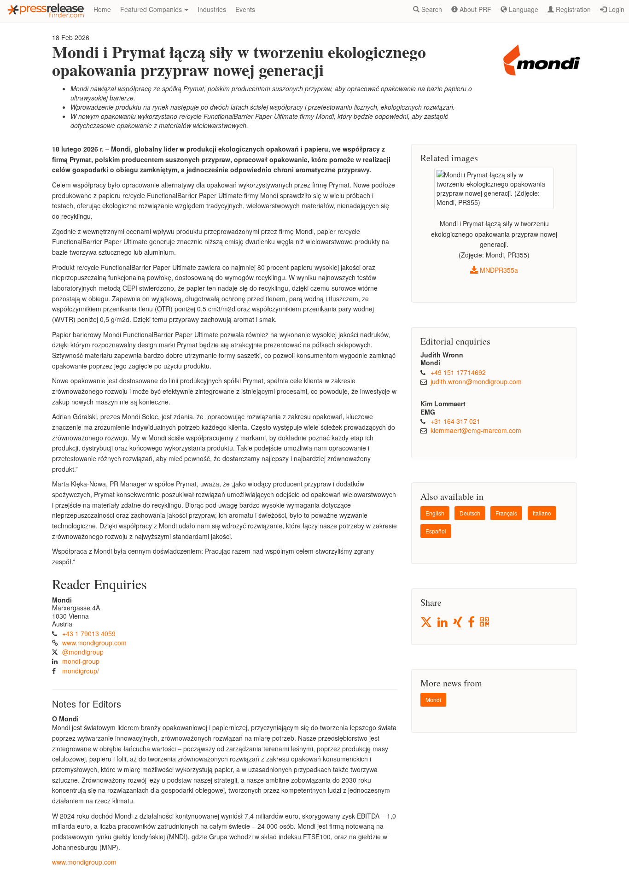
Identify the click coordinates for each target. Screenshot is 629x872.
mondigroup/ (80, 670)
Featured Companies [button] (152, 9)
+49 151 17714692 (458, 372)
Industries (212, 9)
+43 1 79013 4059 (89, 633)
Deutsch (470, 513)
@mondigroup (83, 651)
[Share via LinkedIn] (443, 622)
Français (506, 513)
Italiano (542, 513)
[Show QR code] (485, 622)
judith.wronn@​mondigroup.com (476, 381)
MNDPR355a (498, 270)
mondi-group (80, 661)
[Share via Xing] (458, 622)
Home (102, 9)
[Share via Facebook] (472, 622)
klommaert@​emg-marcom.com (476, 430)
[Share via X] (426, 622)
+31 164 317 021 (455, 421)
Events (245, 9)
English (434, 513)
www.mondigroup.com (94, 642)
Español (435, 531)
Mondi (433, 699)
